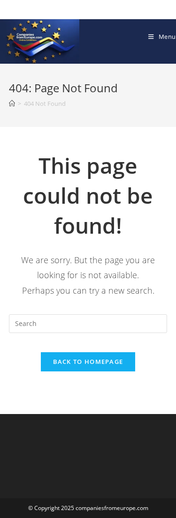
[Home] (12, 103)
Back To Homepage (88, 361)
